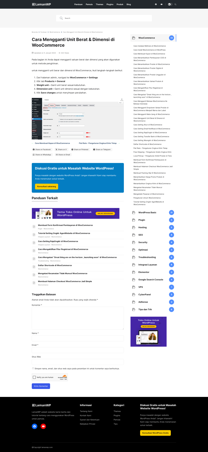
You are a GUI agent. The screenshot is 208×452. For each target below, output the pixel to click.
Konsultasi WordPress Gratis (155, 433)
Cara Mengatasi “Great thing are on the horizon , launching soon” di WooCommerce (77, 257)
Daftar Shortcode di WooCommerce (55, 265)
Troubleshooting (43, 261)
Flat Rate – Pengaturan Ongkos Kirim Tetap (98, 143)
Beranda (35, 32)
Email (35, 345)
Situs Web (36, 357)
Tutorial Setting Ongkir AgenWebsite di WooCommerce (64, 233)
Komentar (37, 305)
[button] (175, 4)
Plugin (40, 229)
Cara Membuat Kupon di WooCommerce (52, 143)
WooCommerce (54, 32)
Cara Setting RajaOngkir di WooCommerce (58, 241)
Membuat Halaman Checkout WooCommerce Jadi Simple (65, 281)
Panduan (43, 32)
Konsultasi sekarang (46, 186)
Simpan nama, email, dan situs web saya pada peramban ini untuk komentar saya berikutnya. (77, 368)
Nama (35, 333)
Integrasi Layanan (44, 237)
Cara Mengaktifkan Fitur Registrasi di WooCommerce (63, 249)
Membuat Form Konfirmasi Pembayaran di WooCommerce (65, 225)
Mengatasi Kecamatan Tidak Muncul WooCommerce (62, 273)
